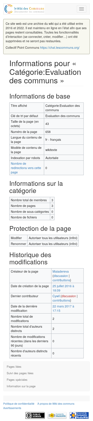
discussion (61, 275)
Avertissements (12, 408)
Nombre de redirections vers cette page (26, 167)
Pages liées (14, 366)
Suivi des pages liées (20, 373)
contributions (61, 280)
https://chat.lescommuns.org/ (60, 47)
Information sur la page (21, 386)
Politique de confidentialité (18, 403)
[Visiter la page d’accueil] (24, 8)
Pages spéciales (17, 379)
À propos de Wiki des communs (55, 403)
